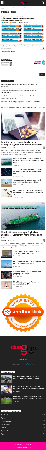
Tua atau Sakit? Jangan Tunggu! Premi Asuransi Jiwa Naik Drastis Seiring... (27, 181)
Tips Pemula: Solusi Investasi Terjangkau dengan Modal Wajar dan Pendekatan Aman (28, 171)
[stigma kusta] (23, 33)
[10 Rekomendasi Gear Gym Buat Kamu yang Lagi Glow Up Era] (6, 275)
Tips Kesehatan (6, 431)
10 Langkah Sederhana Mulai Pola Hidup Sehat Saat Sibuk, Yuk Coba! (23, 107)
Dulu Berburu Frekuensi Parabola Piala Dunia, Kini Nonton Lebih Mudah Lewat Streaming (21, 97)
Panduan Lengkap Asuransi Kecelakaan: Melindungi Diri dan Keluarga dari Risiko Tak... (28, 192)
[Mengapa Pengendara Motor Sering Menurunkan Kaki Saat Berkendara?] (6, 379)
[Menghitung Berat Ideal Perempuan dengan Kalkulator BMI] (6, 285)
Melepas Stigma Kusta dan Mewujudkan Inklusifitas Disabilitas (23, 7)
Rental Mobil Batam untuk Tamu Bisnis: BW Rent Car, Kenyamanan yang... (29, 262)
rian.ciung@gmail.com (28, 364)
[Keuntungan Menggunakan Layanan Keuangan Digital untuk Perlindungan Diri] (23, 126)
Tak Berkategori (6, 415)
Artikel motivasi (6, 421)
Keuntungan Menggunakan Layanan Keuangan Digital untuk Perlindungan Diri (19, 91)
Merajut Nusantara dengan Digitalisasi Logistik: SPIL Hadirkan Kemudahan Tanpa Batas (20, 103)
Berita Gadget (5, 424)
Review (3, 418)
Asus (2, 434)
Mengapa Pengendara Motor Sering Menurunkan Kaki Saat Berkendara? (19, 85)
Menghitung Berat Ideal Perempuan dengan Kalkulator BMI (26, 283)
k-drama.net (28, 444)
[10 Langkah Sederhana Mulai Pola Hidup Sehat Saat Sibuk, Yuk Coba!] (6, 254)
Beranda (3, 7)
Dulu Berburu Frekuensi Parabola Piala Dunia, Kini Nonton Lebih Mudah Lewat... (28, 398)
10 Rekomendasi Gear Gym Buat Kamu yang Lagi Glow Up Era (27, 273)
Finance (3, 427)
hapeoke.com (18, 444)
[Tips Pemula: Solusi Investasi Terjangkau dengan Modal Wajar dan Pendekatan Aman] (6, 172)
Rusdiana (3, 147)
